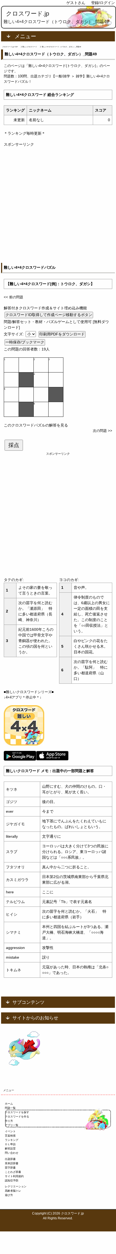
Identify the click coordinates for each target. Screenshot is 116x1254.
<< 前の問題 (13, 297)
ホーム (9, 1103)
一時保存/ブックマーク (24, 342)
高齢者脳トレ (13, 1190)
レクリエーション (15, 1186)
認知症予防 (11, 1180)
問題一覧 (10, 1107)
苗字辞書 (10, 1167)
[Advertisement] (58, 205)
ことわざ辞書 (13, 1171)
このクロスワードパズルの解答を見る (36, 425)
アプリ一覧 (11, 1125)
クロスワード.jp (27, 13)
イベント (10, 1131)
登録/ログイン (103, 3)
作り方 (9, 1120)
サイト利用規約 (14, 1176)
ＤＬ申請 (10, 1144)
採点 (13, 445)
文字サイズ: (14, 334)
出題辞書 (10, 1159)
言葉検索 (10, 1135)
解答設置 (10, 1148)
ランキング (11, 1139)
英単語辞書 (11, 1163)
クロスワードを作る (17, 1116)
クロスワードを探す (17, 1112)
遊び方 (9, 1195)
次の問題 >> (102, 431)
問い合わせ (11, 1152)
